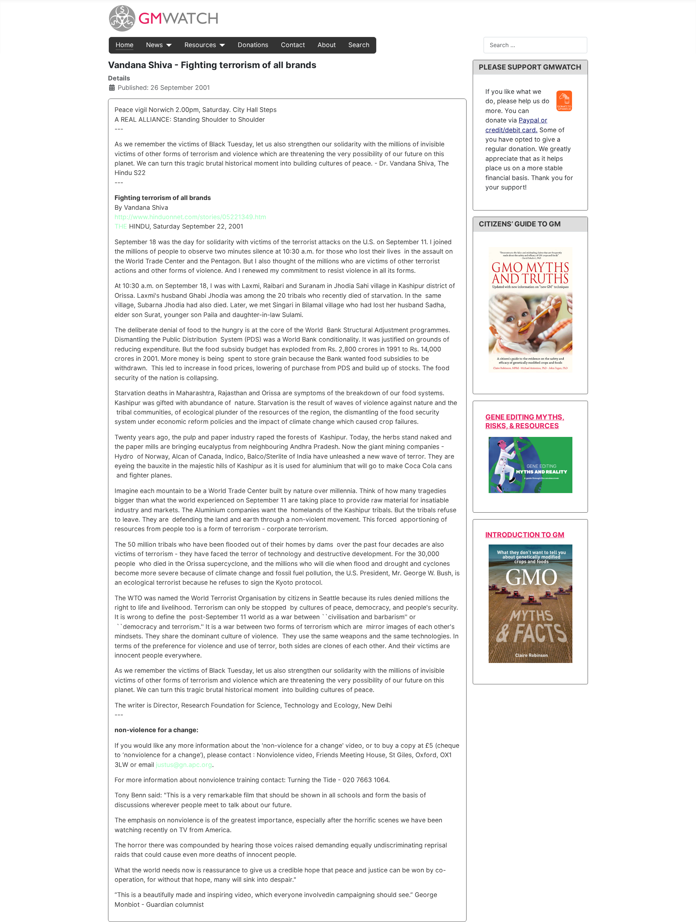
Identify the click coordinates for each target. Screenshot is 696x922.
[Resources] (220, 45)
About (327, 45)
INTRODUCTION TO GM (524, 534)
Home (124, 45)
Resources (200, 45)
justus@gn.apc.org (184, 764)
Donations (253, 45)
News (154, 45)
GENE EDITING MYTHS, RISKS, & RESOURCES (524, 421)
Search (358, 45)
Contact (293, 45)
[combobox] (535, 45)
